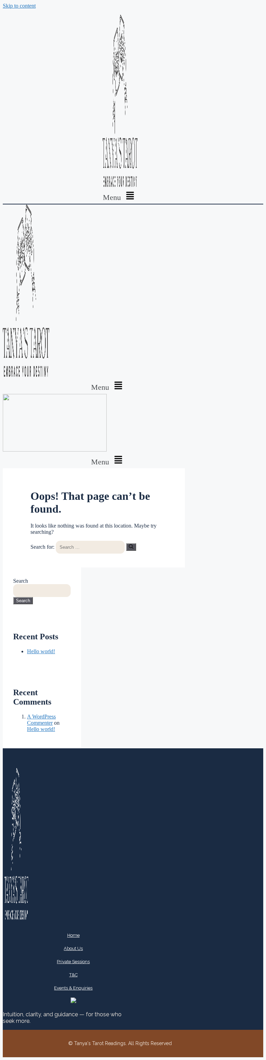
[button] (120, 196)
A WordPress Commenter (41, 720)
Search (20, 581)
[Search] (131, 547)
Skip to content (19, 6)
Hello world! (41, 651)
